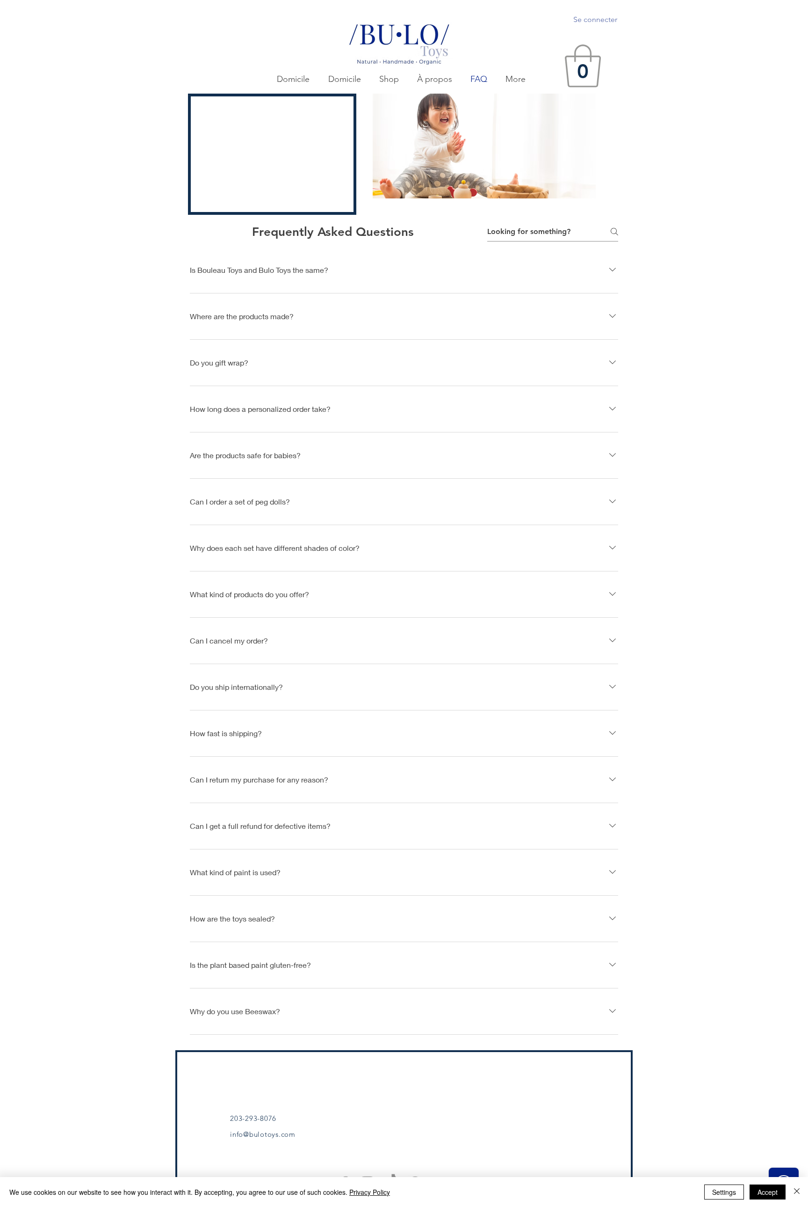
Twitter (552, 1083)
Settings (724, 1192)
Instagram (557, 1096)
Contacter (365, 1096)
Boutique (364, 1070)
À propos (364, 1083)
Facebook (556, 1070)
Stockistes (365, 1109)
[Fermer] (796, 1192)
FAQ (434, 1072)
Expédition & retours (461, 1085)
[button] (583, 66)
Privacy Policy (369, 1192)
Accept (768, 1192)
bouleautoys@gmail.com (269, 1108)
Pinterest (555, 1109)
